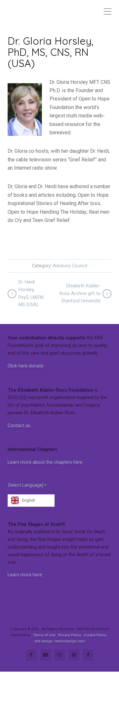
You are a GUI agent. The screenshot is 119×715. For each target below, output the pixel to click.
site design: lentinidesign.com (59, 641)
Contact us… (20, 425)
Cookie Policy (95, 635)
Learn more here (25, 575)
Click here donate (25, 366)
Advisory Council (70, 266)
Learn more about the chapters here (45, 462)
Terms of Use (44, 635)
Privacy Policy (69, 635)
